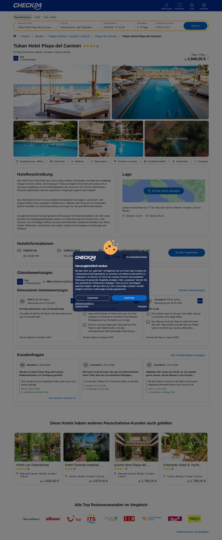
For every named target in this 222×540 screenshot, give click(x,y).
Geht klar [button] (129, 297)
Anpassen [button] (92, 297)
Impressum (142, 306)
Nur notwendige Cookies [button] (136, 257)
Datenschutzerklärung (84, 303)
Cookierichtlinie (81, 306)
